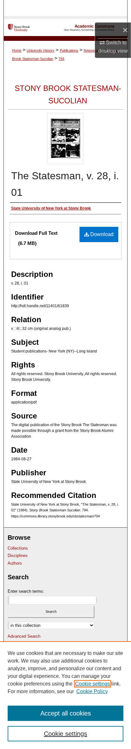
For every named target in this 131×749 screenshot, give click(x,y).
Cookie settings (92, 683)
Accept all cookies (65, 713)
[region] (65, 695)
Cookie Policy (92, 691)
